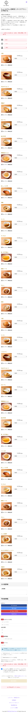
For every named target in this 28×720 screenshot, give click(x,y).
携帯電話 (5, 636)
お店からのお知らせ (5, 14)
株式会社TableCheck (12, 711)
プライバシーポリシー (14, 702)
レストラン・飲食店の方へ (14, 697)
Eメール (4, 642)
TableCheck (14, 614)
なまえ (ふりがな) (7, 619)
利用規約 (14, 700)
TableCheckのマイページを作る (10, 657)
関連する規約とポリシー (20, 676)
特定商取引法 (14, 705)
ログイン (3, 603)
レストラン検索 (14, 707)
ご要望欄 (3, 588)
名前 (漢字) (3, 627)
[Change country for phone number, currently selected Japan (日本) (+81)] (3, 639)
